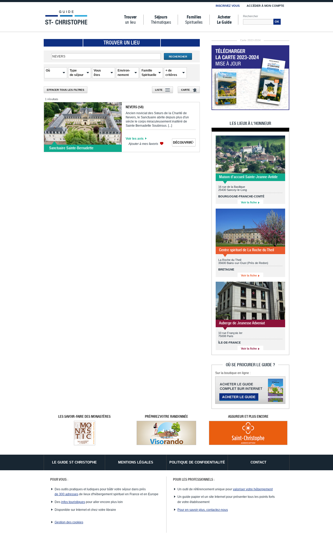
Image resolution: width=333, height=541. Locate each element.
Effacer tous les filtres (65, 89)
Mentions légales (135, 462)
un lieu (130, 20)
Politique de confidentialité (197, 462)
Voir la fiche (249, 202)
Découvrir (182, 142)
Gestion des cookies (69, 522)
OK (277, 21)
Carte (185, 89)
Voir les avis (135, 138)
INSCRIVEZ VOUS (228, 5)
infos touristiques (73, 502)
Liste (159, 89)
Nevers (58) (135, 107)
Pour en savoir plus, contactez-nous (202, 510)
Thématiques (161, 20)
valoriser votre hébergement (253, 489)
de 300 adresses (66, 494)
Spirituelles (194, 20)
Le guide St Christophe (74, 462)
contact (258, 462)
